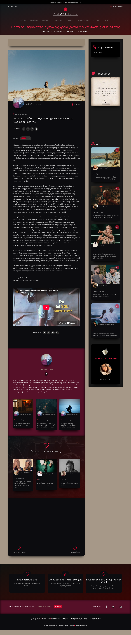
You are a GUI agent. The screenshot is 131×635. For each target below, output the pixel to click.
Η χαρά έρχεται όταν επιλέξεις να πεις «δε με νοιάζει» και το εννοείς (68, 425)
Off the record (97, 330)
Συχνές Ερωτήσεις (35, 619)
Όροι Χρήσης (83, 619)
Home (43, 31)
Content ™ (46, 20)
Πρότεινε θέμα (55, 619)
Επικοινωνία (46, 619)
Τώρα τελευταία (42, 480)
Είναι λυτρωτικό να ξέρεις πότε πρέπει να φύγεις (22, 424)
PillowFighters (83, 20)
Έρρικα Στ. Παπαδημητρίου (106, 324)
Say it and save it (19, 478)
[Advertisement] (46, 522)
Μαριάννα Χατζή (103, 168)
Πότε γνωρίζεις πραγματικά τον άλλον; (69, 484)
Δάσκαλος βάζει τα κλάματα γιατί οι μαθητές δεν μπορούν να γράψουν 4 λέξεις (22, 484)
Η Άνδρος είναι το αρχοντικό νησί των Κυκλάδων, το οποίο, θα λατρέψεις (105, 178)
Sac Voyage (97, 174)
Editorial (23, 20)
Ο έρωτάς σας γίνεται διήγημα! (65, 580)
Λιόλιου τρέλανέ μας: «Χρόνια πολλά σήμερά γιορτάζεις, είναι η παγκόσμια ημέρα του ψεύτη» (104, 256)
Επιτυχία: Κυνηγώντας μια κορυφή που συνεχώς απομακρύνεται (45, 485)
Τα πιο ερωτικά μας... (27, 580)
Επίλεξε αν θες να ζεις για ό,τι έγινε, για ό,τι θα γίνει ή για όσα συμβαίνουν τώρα (46, 425)
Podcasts (70, 20)
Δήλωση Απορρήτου (95, 619)
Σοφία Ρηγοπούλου (25, 473)
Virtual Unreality (103, 206)
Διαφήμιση (65, 619)
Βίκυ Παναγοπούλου (49, 474)
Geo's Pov (64, 480)
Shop (107, 20)
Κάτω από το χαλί (99, 212)
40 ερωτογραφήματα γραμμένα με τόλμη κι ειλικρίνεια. (27, 584)
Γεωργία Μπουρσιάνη (73, 474)
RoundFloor (83, 626)
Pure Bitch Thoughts (20, 115)
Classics (58, 20)
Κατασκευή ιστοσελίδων (65, 626)
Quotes (96, 20)
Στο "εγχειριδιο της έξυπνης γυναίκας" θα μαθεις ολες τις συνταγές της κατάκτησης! (104, 587)
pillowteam (102, 245)
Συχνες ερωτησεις (118, 6)
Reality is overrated (99, 291)
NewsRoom (34, 20)
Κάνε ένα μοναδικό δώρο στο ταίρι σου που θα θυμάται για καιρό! (65, 584)
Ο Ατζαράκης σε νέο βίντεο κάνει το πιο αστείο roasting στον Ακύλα (105, 295)
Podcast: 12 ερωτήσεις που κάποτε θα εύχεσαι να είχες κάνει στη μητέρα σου (105, 334)
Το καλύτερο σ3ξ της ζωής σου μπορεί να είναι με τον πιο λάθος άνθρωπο (106, 216)
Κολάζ (95, 251)
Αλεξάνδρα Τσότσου (33, 104)
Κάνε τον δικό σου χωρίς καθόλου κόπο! (104, 581)
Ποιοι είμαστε (74, 619)
